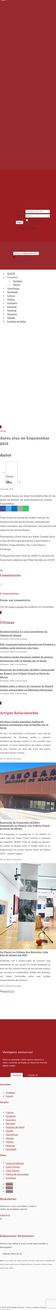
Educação (12, 306)
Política (11, 299)
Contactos (11, 1178)
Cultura (11, 295)
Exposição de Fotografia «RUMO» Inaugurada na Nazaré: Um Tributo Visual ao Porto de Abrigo (27, 674)
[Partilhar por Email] (20, 508)
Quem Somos (13, 1167)
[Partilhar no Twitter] (8, 508)
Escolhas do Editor (16, 321)
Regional (11, 310)
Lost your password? (34, 224)
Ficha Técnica (12, 1170)
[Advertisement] (28, 391)
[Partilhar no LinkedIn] (14, 508)
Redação (9, 476)
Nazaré (16, 284)
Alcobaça (17, 281)
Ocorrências (13, 288)
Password (20, 215)
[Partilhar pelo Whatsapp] (26, 508)
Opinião (11, 317)
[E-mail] (10, 482)
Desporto (12, 314)
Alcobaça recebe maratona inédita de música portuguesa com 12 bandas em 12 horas (24, 724)
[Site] (7, 482)
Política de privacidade (17, 1174)
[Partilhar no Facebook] (3, 508)
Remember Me (35, 220)
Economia (12, 303)
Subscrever (5, 1215)
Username (20, 211)
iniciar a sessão (16, 606)
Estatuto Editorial (15, 1163)
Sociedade (12, 292)
